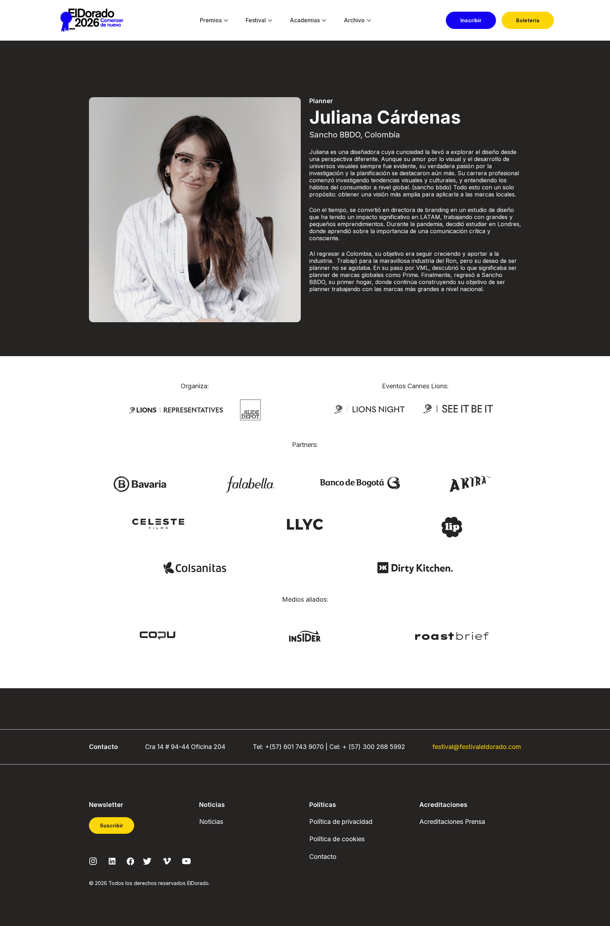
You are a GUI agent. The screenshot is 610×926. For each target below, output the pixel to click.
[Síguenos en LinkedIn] (112, 861)
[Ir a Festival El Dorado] (91, 20)
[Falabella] (250, 483)
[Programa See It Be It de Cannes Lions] (459, 408)
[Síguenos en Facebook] (130, 861)
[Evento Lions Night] (369, 408)
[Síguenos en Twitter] (147, 861)
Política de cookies (337, 839)
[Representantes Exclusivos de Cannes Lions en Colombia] (176, 409)
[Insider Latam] (305, 635)
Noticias (211, 821)
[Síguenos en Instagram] (93, 861)
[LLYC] (305, 523)
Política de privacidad (340, 821)
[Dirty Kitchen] (415, 567)
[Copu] (158, 634)
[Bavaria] (139, 483)
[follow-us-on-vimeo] (167, 861)
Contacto (322, 856)
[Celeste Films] (158, 523)
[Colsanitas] (194, 567)
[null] (250, 409)
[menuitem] (211, 20)
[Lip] (452, 526)
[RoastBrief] (452, 635)
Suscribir (111, 825)
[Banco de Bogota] (360, 482)
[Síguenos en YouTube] (186, 861)
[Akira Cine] (470, 482)
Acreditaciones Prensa (452, 821)
